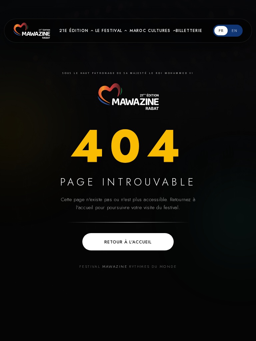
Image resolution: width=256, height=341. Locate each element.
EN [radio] (234, 30)
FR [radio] (221, 30)
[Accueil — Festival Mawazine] (128, 96)
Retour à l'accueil (128, 242)
